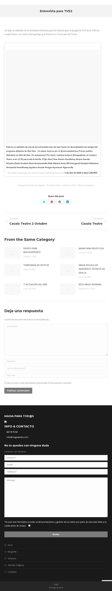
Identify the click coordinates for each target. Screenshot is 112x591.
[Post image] (12, 253)
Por (54, 185)
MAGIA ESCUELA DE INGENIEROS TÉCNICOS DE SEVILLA (92, 269)
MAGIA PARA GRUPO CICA (91, 248)
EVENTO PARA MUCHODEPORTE (32, 250)
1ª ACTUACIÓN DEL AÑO (35, 284)
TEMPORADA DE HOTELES (36, 265)
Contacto (12, 571)
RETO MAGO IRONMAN (90, 284)
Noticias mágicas (16, 565)
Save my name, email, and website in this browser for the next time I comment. (39, 383)
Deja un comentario (86, 185)
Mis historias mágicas (35, 185)
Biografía (12, 551)
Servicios (12, 558)
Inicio (10, 545)
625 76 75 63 (12, 432)
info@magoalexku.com (17, 437)
